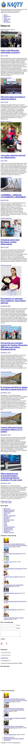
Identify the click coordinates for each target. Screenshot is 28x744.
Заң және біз (7, 517)
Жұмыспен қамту (8, 529)
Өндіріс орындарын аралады (11, 593)
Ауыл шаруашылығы (9, 526)
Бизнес (5, 525)
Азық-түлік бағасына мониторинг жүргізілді (10, 51)
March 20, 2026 (4, 247)
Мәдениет (6, 518)
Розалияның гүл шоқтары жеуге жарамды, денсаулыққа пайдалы (13, 300)
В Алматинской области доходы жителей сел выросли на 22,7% (14, 388)
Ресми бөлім (7, 512)
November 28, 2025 (5, 306)
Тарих (5, 17)
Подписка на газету (9, 737)
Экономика (7, 531)
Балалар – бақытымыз (9, 515)
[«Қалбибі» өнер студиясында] (6, 575)
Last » (10, 502)
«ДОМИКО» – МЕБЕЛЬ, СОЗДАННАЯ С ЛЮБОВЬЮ (13, 196)
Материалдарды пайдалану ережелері (14, 738)
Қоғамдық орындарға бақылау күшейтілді (15, 718)
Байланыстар (7, 22)
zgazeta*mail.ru (4, 658)
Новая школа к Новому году (11, 609)
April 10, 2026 (4, 102)
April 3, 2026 (4, 160)
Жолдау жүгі (7, 508)
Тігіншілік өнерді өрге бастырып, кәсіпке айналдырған (10, 242)
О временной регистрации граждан (13, 601)
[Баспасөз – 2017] (6, 560)
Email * (18, 628)
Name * (18, 625)
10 (5, 502)
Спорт (5, 524)
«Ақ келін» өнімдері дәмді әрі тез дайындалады (13, 156)
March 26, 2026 (4, 200)
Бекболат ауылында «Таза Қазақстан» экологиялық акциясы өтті (14, 727)
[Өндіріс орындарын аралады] (6, 591)
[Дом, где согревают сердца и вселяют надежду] (6, 616)
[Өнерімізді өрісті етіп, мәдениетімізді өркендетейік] (6, 583)
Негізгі (5, 15)
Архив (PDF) (7, 19)
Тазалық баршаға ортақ (10, 734)
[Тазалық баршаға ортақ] (6, 733)
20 (6, 502)
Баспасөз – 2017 (8, 561)
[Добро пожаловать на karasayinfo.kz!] (6, 567)
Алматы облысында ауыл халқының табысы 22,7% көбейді (11, 429)
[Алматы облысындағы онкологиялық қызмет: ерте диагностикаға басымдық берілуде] (6, 707)
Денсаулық (6, 521)
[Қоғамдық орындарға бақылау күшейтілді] (6, 716)
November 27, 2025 (5, 352)
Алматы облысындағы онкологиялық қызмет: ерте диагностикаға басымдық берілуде (14, 710)
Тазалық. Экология (9, 532)
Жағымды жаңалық (9, 519)
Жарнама (6, 20)
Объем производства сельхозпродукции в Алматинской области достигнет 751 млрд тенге (11, 476)
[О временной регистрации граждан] (6, 600)
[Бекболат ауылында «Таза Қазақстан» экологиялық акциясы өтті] (6, 725)
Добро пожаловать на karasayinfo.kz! (13, 568)
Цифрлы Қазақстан (9, 511)
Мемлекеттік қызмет (9, 510)
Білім (5, 522)
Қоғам (5, 514)
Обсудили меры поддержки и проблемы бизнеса (13, 98)
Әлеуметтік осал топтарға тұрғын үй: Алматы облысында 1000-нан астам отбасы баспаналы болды (14, 346)
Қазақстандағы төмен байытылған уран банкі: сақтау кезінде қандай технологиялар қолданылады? (15, 545)
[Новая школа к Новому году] (6, 608)
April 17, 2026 (4, 55)
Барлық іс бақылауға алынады (12, 553)
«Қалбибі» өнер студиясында (11, 576)
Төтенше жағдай (8, 528)
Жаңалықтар (7, 16)
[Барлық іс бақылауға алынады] (6, 552)
